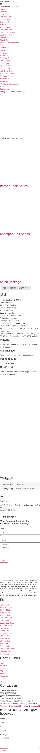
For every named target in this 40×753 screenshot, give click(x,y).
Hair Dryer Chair (6, 30)
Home (2, 9)
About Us (4, 40)
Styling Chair (5, 19)
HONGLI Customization (9, 43)
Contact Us (4, 48)
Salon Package (10, 282)
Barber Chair (5, 14)
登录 (5, 510)
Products (3, 12)
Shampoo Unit (6, 22)
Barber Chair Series (14, 186)
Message (3, 544)
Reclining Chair (6, 17)
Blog (2, 45)
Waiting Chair (5, 27)
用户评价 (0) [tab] (24, 288)
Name (2, 528)
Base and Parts (6, 35)
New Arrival (4, 37)
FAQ (1, 671)
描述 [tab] (4, 288)
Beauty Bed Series (7, 32)
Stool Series (5, 24)
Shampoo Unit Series (15, 234)
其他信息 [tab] (12, 288)
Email (2, 536)
